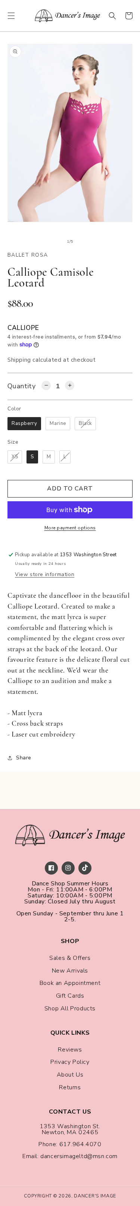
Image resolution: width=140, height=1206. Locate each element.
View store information (44, 574)
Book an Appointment (70, 983)
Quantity (21, 386)
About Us (70, 1075)
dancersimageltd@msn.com (79, 1156)
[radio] (24, 423)
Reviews (70, 1050)
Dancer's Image (95, 1196)
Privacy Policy (69, 1062)
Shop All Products (70, 1008)
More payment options (70, 528)
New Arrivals (70, 971)
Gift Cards (70, 996)
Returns (70, 1087)
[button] (11, 15)
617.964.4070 (80, 1144)
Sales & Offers (69, 958)
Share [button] (23, 757)
